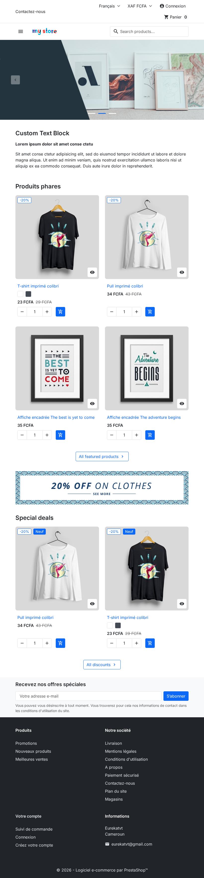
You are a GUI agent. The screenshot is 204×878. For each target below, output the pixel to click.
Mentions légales (120, 751)
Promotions (26, 743)
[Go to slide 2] (102, 113)
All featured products (102, 456)
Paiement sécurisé (122, 775)
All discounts (102, 664)
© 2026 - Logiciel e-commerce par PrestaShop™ (102, 870)
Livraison (113, 743)
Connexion (25, 837)
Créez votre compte (34, 845)
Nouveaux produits (33, 751)
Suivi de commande (33, 829)
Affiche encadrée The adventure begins (144, 417)
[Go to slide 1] (91, 113)
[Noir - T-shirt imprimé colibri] (28, 294)
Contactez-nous (30, 11)
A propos (113, 767)
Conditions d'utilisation (126, 759)
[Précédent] (15, 80)
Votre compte (28, 816)
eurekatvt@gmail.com (131, 844)
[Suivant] (188, 80)
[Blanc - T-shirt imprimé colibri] (20, 294)
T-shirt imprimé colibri (38, 286)
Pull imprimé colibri (125, 286)
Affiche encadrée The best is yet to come (56, 417)
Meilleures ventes (31, 759)
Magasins (114, 799)
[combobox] (149, 31)
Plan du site (116, 791)
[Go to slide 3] (112, 113)
